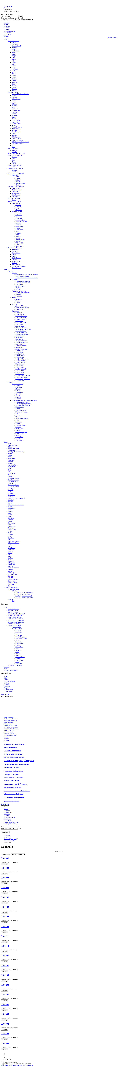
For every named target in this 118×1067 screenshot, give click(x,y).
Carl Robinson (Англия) (15, 168)
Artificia (10, 461)
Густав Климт (19, 337)
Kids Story (15, 191)
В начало (7, 835)
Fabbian (10, 511)
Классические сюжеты (22, 283)
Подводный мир (20, 425)
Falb (9, 513)
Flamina (10, 519)
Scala (13, 84)
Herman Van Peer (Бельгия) (16, 153)
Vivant (17, 244)
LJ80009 (5, 887)
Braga (10, 476)
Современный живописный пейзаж (26, 278)
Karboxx (10, 558)
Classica (17, 208)
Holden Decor (8, 689)
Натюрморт (19, 284)
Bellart (10, 475)
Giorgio (17, 228)
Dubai (17, 176)
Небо (17, 420)
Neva (13, 52)
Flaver (10, 521)
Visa (13, 145)
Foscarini (10, 528)
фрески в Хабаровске (13, 771)
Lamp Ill (10, 566)
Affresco (18, 213)
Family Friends (16, 258)
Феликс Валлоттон (21, 316)
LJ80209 (5, 985)
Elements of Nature (21, 221)
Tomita (6, 679)
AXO (9, 468)
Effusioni (10, 500)
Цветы (17, 302)
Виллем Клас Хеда (21, 377)
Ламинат (11, 599)
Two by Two (15, 163)
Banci (10, 471)
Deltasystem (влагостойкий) (16, 498)
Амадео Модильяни (21, 349)
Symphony (15, 196)
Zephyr (14, 42)
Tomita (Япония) (13, 148)
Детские (14, 304)
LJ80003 (5, 878)
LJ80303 (5, 1014)
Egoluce (10, 501)
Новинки (7, 26)
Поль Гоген (19, 321)
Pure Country (16, 264)
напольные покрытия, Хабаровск (19, 760)
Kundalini (11, 561)
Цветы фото (19, 437)
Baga (9, 470)
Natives (14, 125)
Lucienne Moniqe (13, 579)
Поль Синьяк (19, 370)
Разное (14, 297)
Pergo (13, 601)
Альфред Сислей (20, 369)
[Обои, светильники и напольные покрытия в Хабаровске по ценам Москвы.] (17, 1065)
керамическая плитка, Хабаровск (14, 757)
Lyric (13, 167)
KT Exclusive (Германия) (16, 173)
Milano (14, 72)
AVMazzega (11, 466)
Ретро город (19, 428)
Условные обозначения (11, 822)
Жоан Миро (19, 347)
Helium (14, 62)
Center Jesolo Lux (13, 486)
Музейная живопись (21, 418)
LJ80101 (5, 897)
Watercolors (18, 246)
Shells (13, 133)
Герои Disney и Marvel (22, 307)
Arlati (9, 457)
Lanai (17, 231)
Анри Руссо (19, 365)
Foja (13, 60)
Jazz (13, 64)
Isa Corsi (10, 551)
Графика (18, 294)
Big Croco (15, 105)
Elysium (17, 223)
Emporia (14, 157)
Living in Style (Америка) (16, 186)
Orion (13, 74)
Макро (17, 417)
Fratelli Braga (12, 529)
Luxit (9, 586)
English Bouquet (17, 190)
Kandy (14, 95)
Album (10, 447)
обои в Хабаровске (12, 751)
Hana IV (14, 152)
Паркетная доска (13, 589)
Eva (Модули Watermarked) (23, 596)
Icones (14, 118)
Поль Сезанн (19, 367)
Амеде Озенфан (20, 360)
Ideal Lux (11, 538)
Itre (9, 554)
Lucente (10, 577)
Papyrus (14, 90)
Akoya (14, 56)
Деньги (17, 438)
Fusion (14, 114)
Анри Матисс (19, 357)
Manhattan (15, 69)
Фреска (6, 269)
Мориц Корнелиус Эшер (23, 329)
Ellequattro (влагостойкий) (16, 505)
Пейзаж (14, 273)
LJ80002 (5, 868)
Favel (9, 516)
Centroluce (11, 488)
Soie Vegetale (16, 137)
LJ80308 (5, 1033)
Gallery (10, 531)
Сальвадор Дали (20, 322)
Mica (13, 70)
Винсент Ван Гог (20, 317)
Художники (15, 311)
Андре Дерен (19, 326)
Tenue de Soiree (16, 138)
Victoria (14, 85)
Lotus (13, 67)
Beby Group (11, 473)
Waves (14, 87)
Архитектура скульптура (23, 403)
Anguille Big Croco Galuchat (20, 94)
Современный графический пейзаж (26, 274)
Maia (13, 160)
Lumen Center (12, 582)
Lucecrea (10, 576)
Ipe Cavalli (11, 549)
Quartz (14, 80)
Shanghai (18, 185)
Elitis (5, 678)
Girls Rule (15, 259)
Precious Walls (16, 128)
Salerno (17, 238)
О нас (6, 24)
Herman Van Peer (9, 681)
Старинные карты (21, 432)
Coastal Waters (16, 253)
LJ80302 (5, 1004)
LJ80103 (5, 916)
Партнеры (7, 34)
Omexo (6, 676)
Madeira (17, 236)
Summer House (20, 239)
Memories (15, 122)
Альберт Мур (19, 354)
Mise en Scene (16, 123)
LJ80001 (5, 858)
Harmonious (19, 230)
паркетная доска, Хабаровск (12, 787)
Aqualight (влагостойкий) (16, 452)
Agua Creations (12, 445)
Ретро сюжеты (20, 286)
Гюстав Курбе (19, 339)
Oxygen (14, 75)
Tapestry (17, 241)
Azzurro (14, 97)
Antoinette (18, 215)
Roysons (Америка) (14, 198)
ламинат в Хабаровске (10, 747)
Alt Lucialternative (13, 448)
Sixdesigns (15, 135)
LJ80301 (5, 994)
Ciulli (9, 491)
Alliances (14, 104)
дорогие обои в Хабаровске (11, 801)
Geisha (14, 102)
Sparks (14, 200)
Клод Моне (19, 350)
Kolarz (10, 559)
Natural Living (16, 261)
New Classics (16, 195)
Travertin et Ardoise (17, 143)
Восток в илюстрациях (22, 405)
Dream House (16, 188)
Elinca (10, 503)
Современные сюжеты (22, 281)
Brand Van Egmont (13, 478)
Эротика (18, 415)
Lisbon (17, 180)
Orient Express (16, 99)
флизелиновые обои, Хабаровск (15, 744)
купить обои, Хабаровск (12, 767)
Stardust (14, 79)
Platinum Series (16, 203)
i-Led (9, 544)
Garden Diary (19, 226)
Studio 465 (15, 175)
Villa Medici (19, 243)
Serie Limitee (16, 132)
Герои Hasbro (19, 309)
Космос (17, 301)
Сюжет (17, 390)
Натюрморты (19, 407)
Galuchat (14, 115)
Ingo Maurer (11, 548)
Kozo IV (14, 150)
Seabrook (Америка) (14, 201)
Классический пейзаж (22, 276)
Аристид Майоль (20, 345)
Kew (13, 158)
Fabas (10, 510)
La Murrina (11, 564)
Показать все (5, 694)
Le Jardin (18, 233)
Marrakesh (18, 210)
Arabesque (18, 206)
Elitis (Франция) (13, 92)
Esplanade (18, 225)
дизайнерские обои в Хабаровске (16, 764)
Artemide (11, 460)
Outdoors (14, 263)
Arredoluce (11, 458)
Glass (13, 117)
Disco (13, 57)
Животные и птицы (21, 412)
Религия (18, 427)
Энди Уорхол (19, 372)
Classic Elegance (20, 220)
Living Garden (12, 574)
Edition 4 (14, 172)
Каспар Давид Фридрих (23, 375)
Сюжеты (14, 279)
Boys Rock (15, 251)
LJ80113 (5, 946)
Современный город (21, 402)
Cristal (14, 254)
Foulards (14, 112)
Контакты (7, 33)
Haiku (13, 49)
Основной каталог (17, 384)
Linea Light (11, 572)
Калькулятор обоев (10, 824)
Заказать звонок (112, 37)
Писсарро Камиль (21, 332)
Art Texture (15, 249)
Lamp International (13, 568)
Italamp (10, 553)
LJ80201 (5, 956)
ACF (9, 443)
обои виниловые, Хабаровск (13, 794)
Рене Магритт (19, 344)
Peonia (14, 77)
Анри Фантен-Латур (21, 342)
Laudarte (10, 569)
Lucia (17, 234)
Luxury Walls (16, 120)
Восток (17, 289)
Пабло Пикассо (20, 362)
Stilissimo (14, 591)
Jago (9, 556)
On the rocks (15, 51)
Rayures (14, 130)
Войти (6, 8)
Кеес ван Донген (20, 327)
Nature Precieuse (17, 127)
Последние (7, 812)
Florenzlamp (11, 523)
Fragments (15, 44)
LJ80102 (5, 907)
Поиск (6, 36)
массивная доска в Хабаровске (13, 777)
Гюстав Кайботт (20, 331)
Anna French (8, 691)
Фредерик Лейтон (21, 341)
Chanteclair (18, 218)
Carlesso (10, 483)
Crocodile (15, 109)
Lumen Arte (11, 581)
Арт (16, 413)
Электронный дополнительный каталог (24, 400)
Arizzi (10, 455)
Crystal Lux (11, 495)
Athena (10, 463)
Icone (9, 536)
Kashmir (14, 89)
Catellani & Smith (13, 485)
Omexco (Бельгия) (13, 41)
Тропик (17, 435)
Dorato (14, 256)
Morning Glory (16, 193)
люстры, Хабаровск (11, 774)
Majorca (17, 181)
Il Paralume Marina (13, 543)
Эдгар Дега (19, 324)
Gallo (9, 533)
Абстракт (18, 399)
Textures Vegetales (17, 140)
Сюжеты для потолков (22, 292)
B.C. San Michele (13, 480)
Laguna (14, 65)
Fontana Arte (12, 526)
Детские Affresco (20, 306)
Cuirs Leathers (16, 110)
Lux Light (11, 584)
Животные (18, 299)
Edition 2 (14, 170)
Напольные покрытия (11, 587)
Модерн (17, 287)
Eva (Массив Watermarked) (23, 594)
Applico (10, 382)
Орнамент (18, 296)
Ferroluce (11, 518)
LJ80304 (5, 1024)
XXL (13, 147)
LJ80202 (5, 965)
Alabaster (18, 205)
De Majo (10, 496)
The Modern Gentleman (19, 266)
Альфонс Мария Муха (22, 359)
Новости (7, 28)
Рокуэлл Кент (19, 336)
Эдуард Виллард (20, 319)
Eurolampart (11, 508)
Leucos (10, 571)
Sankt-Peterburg (20, 183)
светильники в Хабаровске (13, 754)
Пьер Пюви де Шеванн (22, 379)
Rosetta (14, 162)
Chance (14, 100)
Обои (6, 39)
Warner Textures (16, 268)
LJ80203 (5, 975)
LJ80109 (5, 926)
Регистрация (8, 6)
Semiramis (15, 82)
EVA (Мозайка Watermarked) (24, 597)
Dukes (14, 59)
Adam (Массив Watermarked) (24, 592)
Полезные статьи (9, 31)
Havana (17, 178)
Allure (13, 54)
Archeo (10, 453)
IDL (9, 539)
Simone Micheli (16, 46)
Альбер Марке (20, 355)
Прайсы (6, 29)
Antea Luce (11, 450)
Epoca (10, 506)
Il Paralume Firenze (13, 541)
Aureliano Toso (12, 465)
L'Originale (11, 563)
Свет (5, 442)
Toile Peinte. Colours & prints (20, 142)
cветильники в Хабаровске (16, 784)
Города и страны (20, 410)
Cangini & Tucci (13, 481)
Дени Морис (19, 352)
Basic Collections (17, 211)
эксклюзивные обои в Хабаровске (17, 791)
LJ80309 (5, 1043)
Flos (9, 524)
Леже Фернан (19, 374)
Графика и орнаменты (19, 291)
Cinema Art (18, 312)
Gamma (10, 534)
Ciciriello (10, 490)
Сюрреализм (19, 433)
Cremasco (11, 493)
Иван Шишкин (20, 380)
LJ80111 (5, 936)
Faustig (10, 515)
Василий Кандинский (22, 334)
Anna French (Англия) (15, 165)
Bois (13, 107)
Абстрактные (19, 440)
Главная (6, 23)
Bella (17, 216)
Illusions (14, 47)
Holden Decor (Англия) (15, 155)
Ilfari (9, 546)
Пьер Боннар (19, 314)
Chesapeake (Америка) (15, 248)
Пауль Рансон (19, 364)
